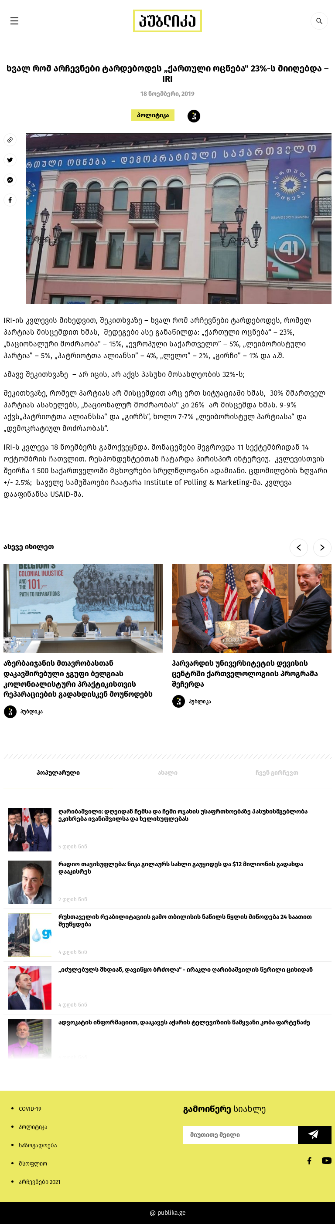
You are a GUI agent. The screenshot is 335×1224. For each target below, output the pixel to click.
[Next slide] (322, 548)
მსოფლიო (33, 1163)
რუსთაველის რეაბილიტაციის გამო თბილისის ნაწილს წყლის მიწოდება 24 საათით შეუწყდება (185, 920)
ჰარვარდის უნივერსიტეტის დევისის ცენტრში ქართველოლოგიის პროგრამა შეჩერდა (245, 674)
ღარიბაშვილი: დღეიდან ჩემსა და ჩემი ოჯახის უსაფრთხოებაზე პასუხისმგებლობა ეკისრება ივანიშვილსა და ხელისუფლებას (183, 815)
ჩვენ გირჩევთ (277, 772)
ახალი (168, 772)
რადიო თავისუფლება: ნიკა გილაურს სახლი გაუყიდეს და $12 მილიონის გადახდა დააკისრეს (180, 868)
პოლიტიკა (153, 115)
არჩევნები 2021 (40, 1182)
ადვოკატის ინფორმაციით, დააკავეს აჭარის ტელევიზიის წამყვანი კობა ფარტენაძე (184, 1022)
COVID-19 (30, 1108)
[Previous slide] (299, 548)
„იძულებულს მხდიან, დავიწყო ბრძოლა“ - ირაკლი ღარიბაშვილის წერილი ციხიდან (185, 969)
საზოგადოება (38, 1145)
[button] (319, 21)
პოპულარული (58, 772)
